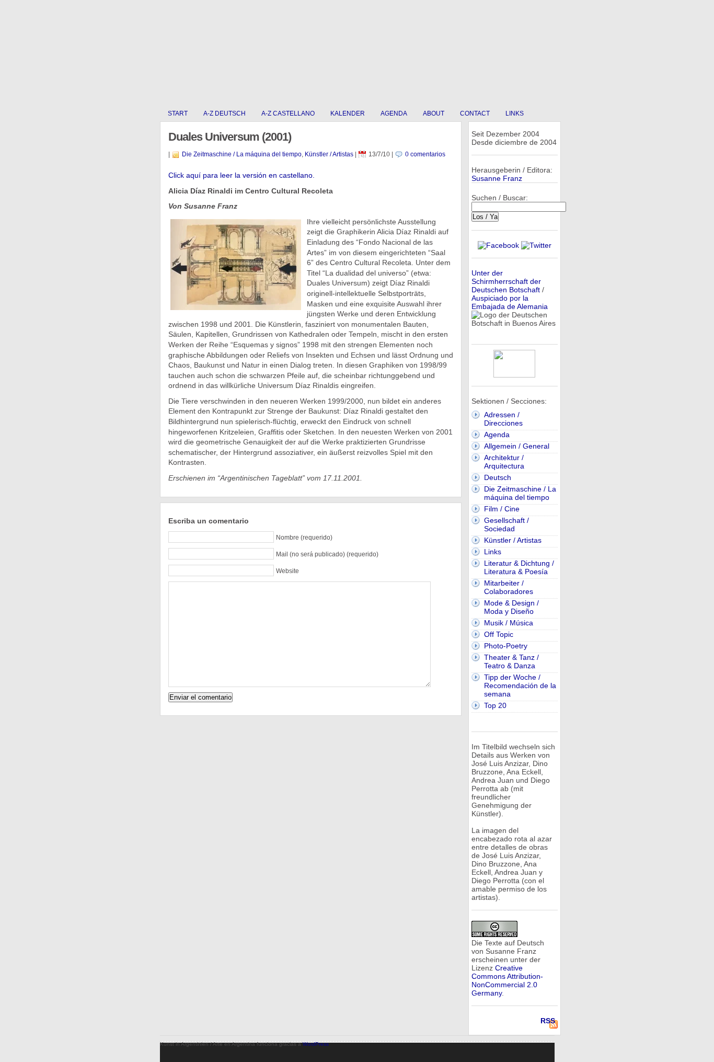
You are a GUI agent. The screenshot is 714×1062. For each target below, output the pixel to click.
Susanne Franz (496, 178)
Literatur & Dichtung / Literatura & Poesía (519, 567)
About (433, 113)
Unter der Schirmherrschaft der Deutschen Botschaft (506, 281)
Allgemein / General (516, 446)
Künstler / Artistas (329, 154)
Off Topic (498, 634)
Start (178, 113)
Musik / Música (508, 623)
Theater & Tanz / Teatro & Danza (511, 661)
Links (514, 113)
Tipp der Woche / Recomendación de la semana (520, 685)
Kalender (347, 113)
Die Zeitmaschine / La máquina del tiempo (242, 154)
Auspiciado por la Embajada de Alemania (509, 302)
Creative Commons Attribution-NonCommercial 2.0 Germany (507, 980)
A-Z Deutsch (224, 113)
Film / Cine (502, 509)
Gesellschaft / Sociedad (506, 524)
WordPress (316, 1044)
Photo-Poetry (505, 646)
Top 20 (495, 705)
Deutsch (497, 477)
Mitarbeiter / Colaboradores (508, 587)
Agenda (394, 113)
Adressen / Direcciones (503, 418)
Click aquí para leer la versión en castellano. (241, 175)
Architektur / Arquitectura (504, 461)
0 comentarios (425, 154)
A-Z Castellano (288, 113)
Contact (475, 113)
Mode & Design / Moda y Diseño (511, 607)
